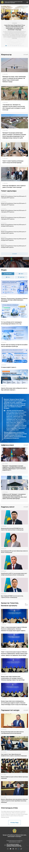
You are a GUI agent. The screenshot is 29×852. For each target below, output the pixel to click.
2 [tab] (8, 45)
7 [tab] (18, 45)
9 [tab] (23, 45)
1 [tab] (6, 45)
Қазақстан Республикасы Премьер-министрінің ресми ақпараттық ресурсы (14, 835)
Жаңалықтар (6, 55)
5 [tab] (14, 45)
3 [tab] (10, 45)
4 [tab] (12, 45)
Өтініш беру (14, 822)
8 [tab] (21, 45)
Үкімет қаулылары (8, 191)
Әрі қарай (26, 54)
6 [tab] (16, 45)
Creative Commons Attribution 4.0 (14, 845)
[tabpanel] (14, 33)
